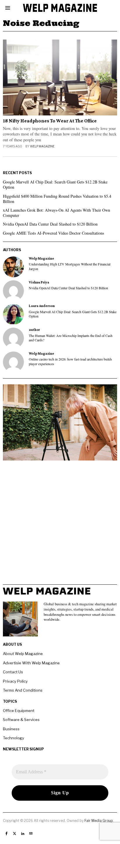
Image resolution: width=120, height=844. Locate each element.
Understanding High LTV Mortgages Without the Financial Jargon (69, 266)
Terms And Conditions (23, 690)
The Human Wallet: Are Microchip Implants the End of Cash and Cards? (70, 337)
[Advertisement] (60, 524)
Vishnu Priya (39, 282)
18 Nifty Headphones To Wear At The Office (50, 121)
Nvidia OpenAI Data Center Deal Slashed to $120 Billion (50, 224)
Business (11, 729)
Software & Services (21, 719)
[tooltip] (13, 266)
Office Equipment (18, 710)
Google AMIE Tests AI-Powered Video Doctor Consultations (53, 233)
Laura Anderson (42, 306)
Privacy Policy (15, 681)
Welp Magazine (42, 146)
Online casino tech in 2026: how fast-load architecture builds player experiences (70, 361)
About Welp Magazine (23, 653)
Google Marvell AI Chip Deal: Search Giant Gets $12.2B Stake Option (55, 184)
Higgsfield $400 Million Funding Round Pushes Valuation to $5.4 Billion (57, 198)
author (34, 330)
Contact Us (13, 672)
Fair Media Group (98, 820)
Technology (13, 738)
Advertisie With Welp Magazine (31, 663)
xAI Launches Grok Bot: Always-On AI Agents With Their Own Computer (56, 212)
